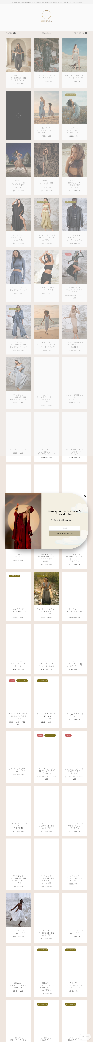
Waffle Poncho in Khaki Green (74, 557)
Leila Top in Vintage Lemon (74, 825)
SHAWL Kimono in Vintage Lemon (46, 986)
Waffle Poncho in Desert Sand (46, 557)
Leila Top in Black (74, 715)
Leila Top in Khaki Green (18, 825)
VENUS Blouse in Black (75, 878)
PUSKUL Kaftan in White (74, 611)
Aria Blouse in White (46, 933)
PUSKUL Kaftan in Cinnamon (46, 663)
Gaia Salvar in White (18, 770)
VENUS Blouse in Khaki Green (46, 879)
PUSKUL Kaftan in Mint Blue (75, 663)
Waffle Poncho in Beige (18, 611)
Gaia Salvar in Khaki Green (46, 716)
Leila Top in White (74, 932)
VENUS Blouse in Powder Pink (18, 879)
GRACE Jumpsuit (18, 555)
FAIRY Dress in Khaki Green (46, 611)
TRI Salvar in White (18, 932)
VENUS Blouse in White (46, 825)
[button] (64, 533)
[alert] (46, 521)
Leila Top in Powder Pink (74, 771)
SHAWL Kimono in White (18, 985)
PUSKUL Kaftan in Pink (18, 663)
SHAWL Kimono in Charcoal (74, 985)
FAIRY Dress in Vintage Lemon (46, 771)
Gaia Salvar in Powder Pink (18, 716)
